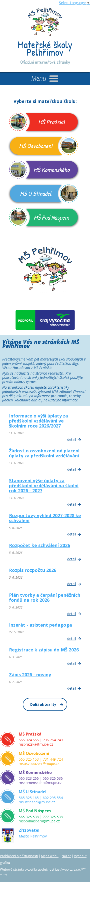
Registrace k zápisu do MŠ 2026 (44, 650)
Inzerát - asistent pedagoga (40, 625)
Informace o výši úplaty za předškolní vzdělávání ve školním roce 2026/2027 (38, 421)
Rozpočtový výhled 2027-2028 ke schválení (45, 517)
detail (71, 439)
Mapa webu (49, 856)
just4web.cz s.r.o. (68, 869)
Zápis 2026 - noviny (30, 675)
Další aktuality (43, 704)
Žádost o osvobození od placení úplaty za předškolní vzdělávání (44, 453)
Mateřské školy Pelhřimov (45, 48)
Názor (66, 856)
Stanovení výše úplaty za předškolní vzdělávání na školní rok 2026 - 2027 (43, 485)
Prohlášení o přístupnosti (19, 856)
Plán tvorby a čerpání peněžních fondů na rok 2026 (44, 597)
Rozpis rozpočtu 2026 (32, 570)
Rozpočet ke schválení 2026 (39, 545)
